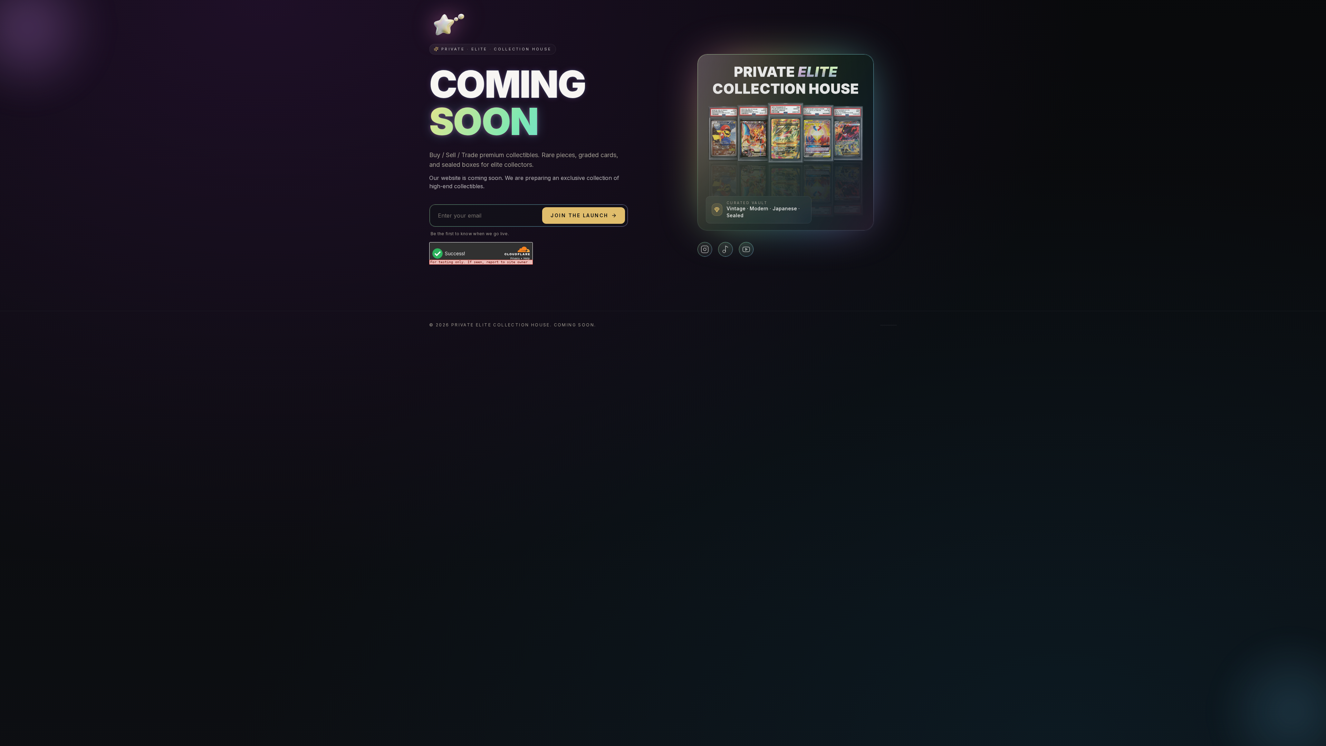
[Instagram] (704, 249)
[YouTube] (746, 249)
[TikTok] (725, 249)
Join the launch (579, 215)
